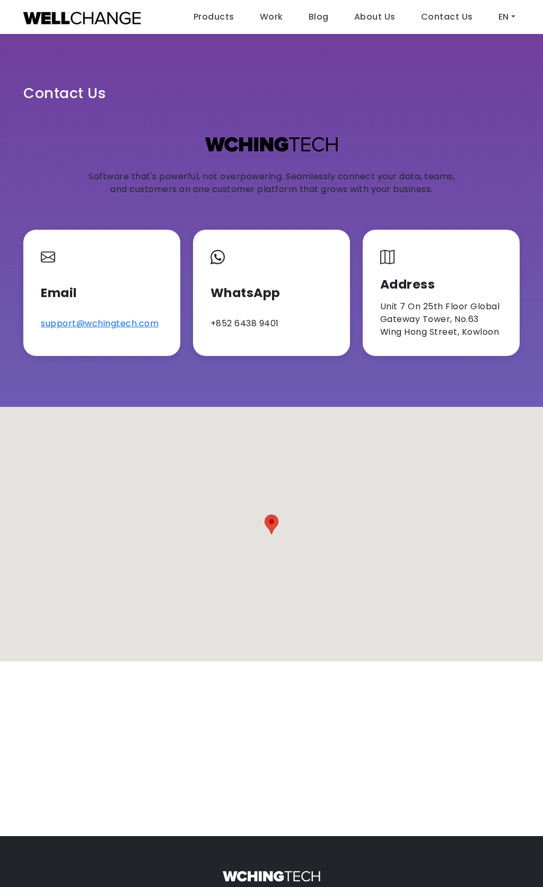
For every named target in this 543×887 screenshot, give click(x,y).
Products (214, 17)
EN (503, 17)
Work (271, 17)
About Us (375, 17)
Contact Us (447, 17)
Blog (319, 17)
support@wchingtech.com (100, 323)
